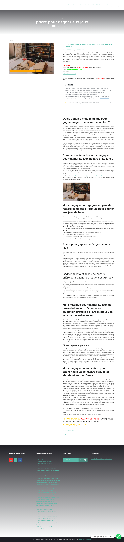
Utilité (84, 539)
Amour (13, 71)
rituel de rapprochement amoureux (47, 492)
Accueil (67, 4)
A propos (74, 4)
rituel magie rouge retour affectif (46, 468)
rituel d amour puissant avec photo (47, 516)
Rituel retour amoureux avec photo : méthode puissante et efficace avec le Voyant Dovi (48, 527)
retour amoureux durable (44, 463)
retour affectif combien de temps (45, 488)
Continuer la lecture (68, 434)
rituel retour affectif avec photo (46, 518)
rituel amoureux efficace (44, 465)
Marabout (25, 71)
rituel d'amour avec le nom (45, 490)
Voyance (38, 71)
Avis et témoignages (98, 4)
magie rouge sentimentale (44, 461)
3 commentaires (80, 49)
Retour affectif (84, 4)
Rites (108, 4)
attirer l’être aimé (41, 476)
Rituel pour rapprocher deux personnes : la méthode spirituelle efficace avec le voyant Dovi (46, 503)
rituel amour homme (53, 476)
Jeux (18, 71)
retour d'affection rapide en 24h (46, 511)
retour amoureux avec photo (44, 509)
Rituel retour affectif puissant (45, 520)
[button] (118, 536)
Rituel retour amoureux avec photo (47, 523)
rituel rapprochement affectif (45, 499)
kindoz (80, 539)
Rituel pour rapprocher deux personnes (48, 497)
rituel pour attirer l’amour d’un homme (48, 478)
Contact (115, 4)
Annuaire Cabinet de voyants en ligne (101, 459)
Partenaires (88, 539)
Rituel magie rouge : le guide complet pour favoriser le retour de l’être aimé (47, 471)
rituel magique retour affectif (45, 495)
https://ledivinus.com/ (69, 74)
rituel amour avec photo (44, 513)
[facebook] (20, 460)
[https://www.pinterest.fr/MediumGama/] (15, 460)
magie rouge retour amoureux (44, 459)
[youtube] (11, 460)
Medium (32, 71)
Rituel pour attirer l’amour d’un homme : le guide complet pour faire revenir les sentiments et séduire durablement (48, 482)
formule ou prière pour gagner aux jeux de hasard (86, 175)
